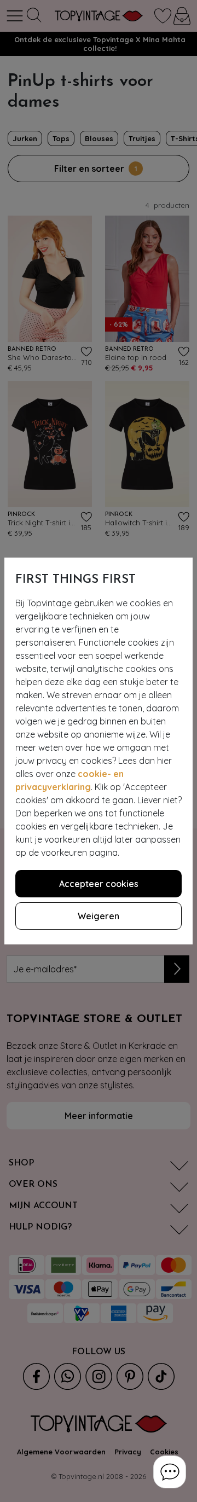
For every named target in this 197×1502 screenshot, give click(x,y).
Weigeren (98, 916)
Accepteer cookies (98, 883)
